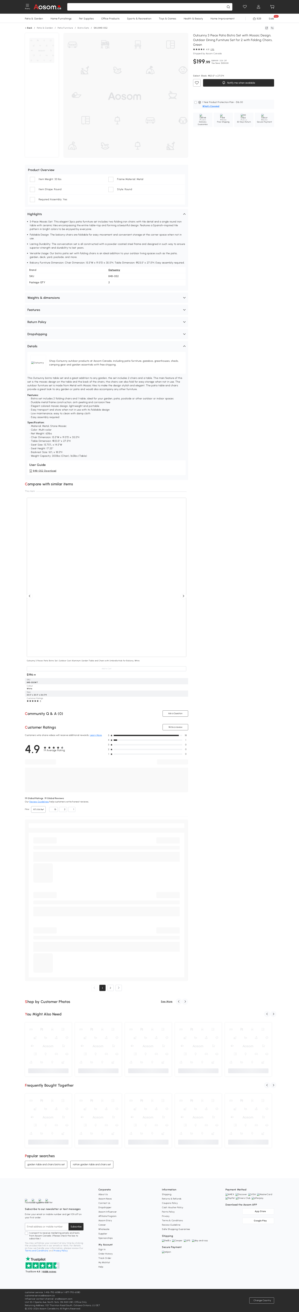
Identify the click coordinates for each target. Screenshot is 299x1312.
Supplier (102, 1233)
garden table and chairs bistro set (46, 1164)
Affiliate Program (107, 1216)
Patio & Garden (34, 18)
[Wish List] (245, 7)
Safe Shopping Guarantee (176, 1229)
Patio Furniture (65, 28)
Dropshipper (105, 1207)
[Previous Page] (94, 988)
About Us (103, 1194)
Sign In (102, 1249)
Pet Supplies (86, 18)
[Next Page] (119, 988)
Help (100, 1267)
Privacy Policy (61, 1250)
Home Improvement (223, 18)
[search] (228, 7)
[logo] (47, 6)
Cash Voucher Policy (172, 1207)
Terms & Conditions (172, 1220)
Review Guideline (171, 1225)
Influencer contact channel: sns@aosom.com (48, 1299)
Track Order (104, 1258)
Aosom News (105, 1198)
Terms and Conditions (36, 1250)
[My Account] (258, 7)
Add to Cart (106, 669)
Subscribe (76, 1226)
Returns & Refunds (171, 1198)
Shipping (166, 1194)
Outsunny (114, 269)
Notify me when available (241, 82)
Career (102, 1225)
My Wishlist (104, 1262)
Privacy (166, 1216)
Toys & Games (167, 18)
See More (167, 1001)
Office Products (110, 18)
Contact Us (104, 1203)
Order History (105, 1253)
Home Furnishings (61, 18)
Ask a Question (175, 713)
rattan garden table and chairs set (92, 1164)
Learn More (96, 735)
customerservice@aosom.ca (40, 1295)
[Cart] (272, 7)
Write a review (175, 727)
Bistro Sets (83, 28)
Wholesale (103, 1229)
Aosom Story (105, 1220)
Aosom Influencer (107, 1211)
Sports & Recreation (139, 18)
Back (29, 28)
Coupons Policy (170, 1203)
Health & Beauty (193, 18)
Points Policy (168, 1211)
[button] (106, 214)
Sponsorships (105, 1238)
